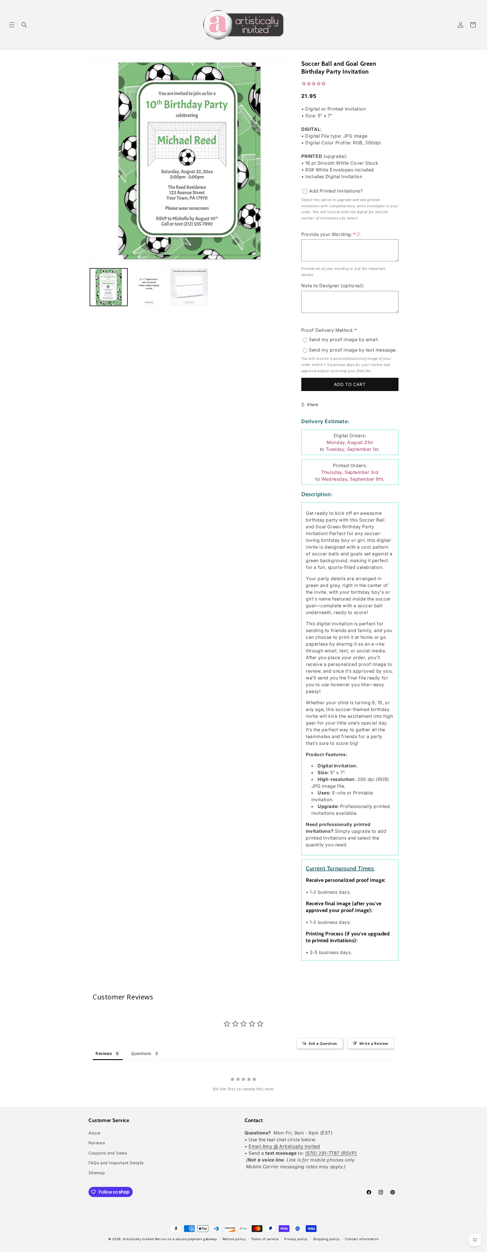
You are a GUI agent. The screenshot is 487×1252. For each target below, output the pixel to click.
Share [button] (312, 404)
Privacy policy (295, 1239)
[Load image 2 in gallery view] (149, 287)
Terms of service (264, 1239)
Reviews (96, 1143)
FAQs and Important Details (116, 1162)
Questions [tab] (141, 1053)
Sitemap (96, 1172)
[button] (12, 25)
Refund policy (234, 1239)
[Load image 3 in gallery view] (189, 287)
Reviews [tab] (104, 1053)
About (94, 1133)
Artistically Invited (138, 1239)
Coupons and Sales (107, 1153)
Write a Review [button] (373, 1043)
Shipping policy (326, 1239)
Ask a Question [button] (323, 1043)
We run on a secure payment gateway (186, 1239)
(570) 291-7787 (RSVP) (331, 1153)
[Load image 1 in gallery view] (108, 287)
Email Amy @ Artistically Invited (284, 1146)
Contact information (362, 1239)
